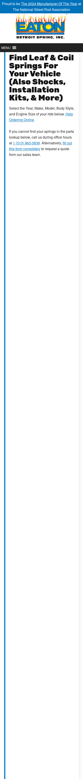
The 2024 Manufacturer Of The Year (49, 3)
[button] (5, 47)
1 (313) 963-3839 (26, 142)
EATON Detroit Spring (41, 28)
